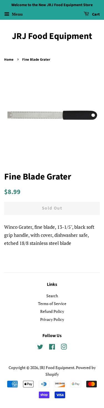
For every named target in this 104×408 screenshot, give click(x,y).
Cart (95, 14)
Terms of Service (52, 303)
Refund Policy (52, 311)
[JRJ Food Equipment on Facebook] (52, 347)
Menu (17, 14)
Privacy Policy (52, 319)
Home (9, 59)
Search (52, 295)
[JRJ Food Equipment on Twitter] (40, 347)
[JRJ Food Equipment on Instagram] (64, 347)
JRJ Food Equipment (52, 36)
